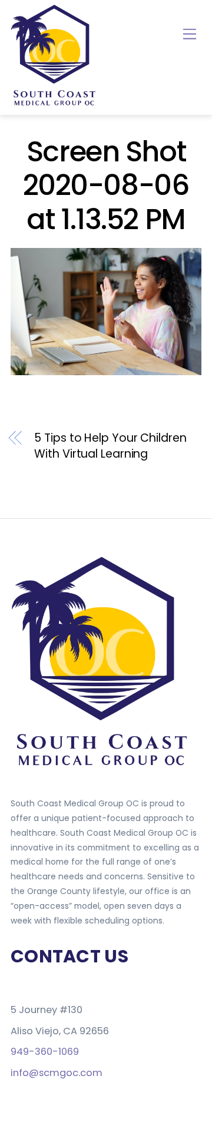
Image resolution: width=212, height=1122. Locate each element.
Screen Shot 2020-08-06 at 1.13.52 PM (106, 185)
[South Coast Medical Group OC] (55, 103)
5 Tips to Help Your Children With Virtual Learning (110, 446)
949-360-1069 (45, 1051)
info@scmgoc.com (56, 1073)
